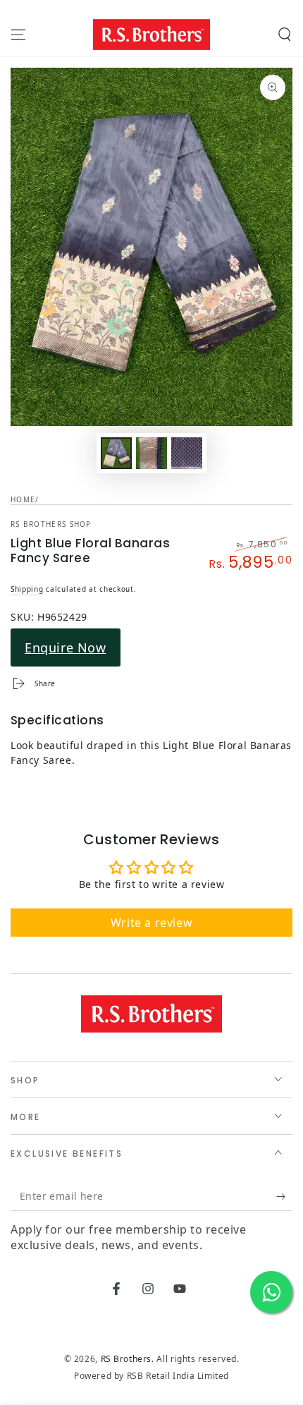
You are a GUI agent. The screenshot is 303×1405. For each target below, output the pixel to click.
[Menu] (18, 35)
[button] (284, 35)
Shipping (27, 589)
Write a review (151, 922)
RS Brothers (126, 1359)
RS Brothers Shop (51, 524)
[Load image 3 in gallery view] (186, 453)
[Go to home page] (151, 34)
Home (23, 499)
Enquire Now (65, 647)
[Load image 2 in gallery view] (151, 453)
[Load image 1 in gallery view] (116, 453)
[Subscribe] (284, 1196)
